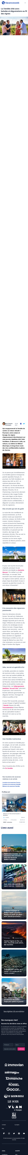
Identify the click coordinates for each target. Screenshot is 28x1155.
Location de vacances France (11, 782)
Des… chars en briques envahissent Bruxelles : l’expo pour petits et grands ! (14, 999)
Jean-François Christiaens (8, 424)
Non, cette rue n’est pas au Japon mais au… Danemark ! (14, 885)
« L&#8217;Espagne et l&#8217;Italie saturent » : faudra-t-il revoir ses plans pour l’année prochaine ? (13, 913)
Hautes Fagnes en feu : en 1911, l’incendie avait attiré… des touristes (14, 943)
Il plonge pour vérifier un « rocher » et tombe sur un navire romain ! (13, 971)
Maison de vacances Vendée (11, 786)
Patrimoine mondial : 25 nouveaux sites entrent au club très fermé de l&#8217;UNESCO (13, 856)
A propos (17, 1124)
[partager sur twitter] (24, 423)
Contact (4, 1124)
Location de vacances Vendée (11, 784)
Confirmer (21, 1049)
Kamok (6, 705)
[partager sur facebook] (21, 423)
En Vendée (9, 768)
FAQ (3, 1128)
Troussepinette (7, 707)
